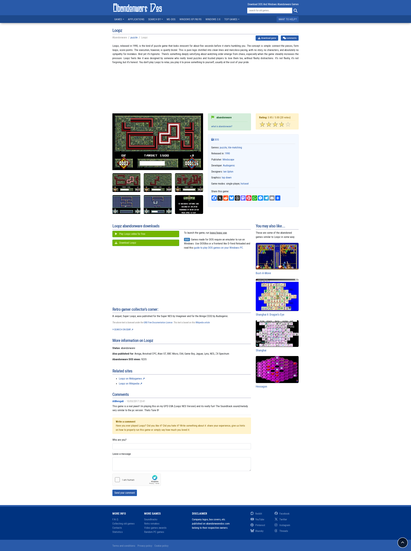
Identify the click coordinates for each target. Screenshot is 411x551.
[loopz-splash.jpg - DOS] (189, 204)
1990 (227, 153)
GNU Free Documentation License (158, 322)
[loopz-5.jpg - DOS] (158, 204)
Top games (230, 19)
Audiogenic (229, 165)
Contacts (117, 527)
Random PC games (154, 531)
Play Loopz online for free (131, 233)
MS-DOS (171, 19)
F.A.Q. (115, 519)
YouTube (259, 519)
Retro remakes (151, 523)
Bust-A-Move (263, 273)
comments (291, 38)
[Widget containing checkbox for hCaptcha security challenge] (136, 480)
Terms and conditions (123, 545)
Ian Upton (228, 171)
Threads (283, 531)
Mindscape (228, 159)
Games (118, 19)
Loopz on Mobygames (130, 378)
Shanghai (261, 350)
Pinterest (260, 525)
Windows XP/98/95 (190, 19)
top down (227, 177)
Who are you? (119, 439)
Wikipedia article (203, 322)
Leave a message (121, 453)
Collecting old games (123, 523)
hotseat (245, 183)
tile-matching (235, 147)
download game (268, 38)
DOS (216, 139)
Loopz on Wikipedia (129, 383)
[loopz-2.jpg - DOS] (189, 182)
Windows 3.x (213, 19)
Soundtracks (150, 519)
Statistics (117, 531)
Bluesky (259, 531)
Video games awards (155, 527)
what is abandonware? (221, 126)
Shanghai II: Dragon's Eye (270, 314)
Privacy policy (144, 545)
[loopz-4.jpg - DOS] (126, 204)
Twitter (283, 519)
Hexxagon (261, 386)
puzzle (134, 37)
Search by (154, 19)
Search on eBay (122, 329)
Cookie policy (161, 545)
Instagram (284, 525)
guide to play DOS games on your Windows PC (218, 247)
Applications (136, 19)
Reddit (258, 513)
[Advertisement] (205, 90)
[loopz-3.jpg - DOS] (126, 182)
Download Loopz (127, 242)
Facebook (284, 513)
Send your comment (124, 492)
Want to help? (288, 19)
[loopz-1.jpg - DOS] (158, 182)
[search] (295, 10)
